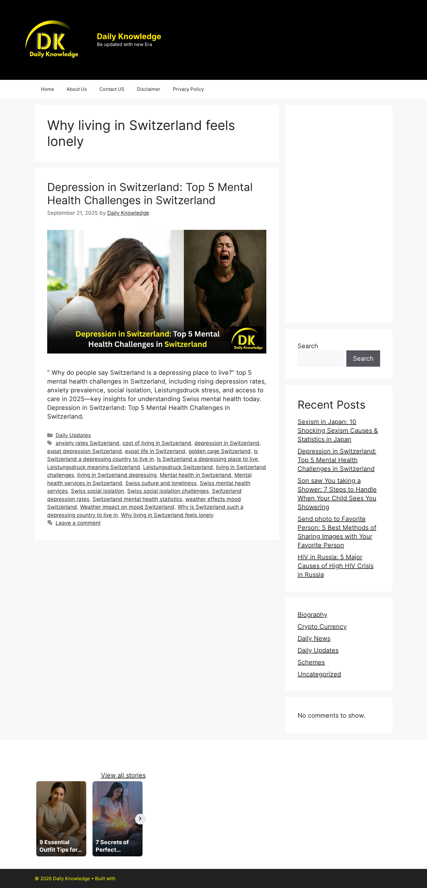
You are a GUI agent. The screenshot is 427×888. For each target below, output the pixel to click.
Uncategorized (319, 674)
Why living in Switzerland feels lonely (167, 515)
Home (47, 89)
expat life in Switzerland (155, 451)
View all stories (123, 775)
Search (308, 346)
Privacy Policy (188, 89)
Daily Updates (73, 435)
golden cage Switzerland (219, 451)
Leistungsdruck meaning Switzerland (93, 467)
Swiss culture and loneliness (161, 483)
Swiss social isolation (97, 491)
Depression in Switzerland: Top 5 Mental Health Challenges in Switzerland (150, 193)
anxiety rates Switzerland (87, 443)
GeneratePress (133, 878)
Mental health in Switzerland (195, 475)
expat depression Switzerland (84, 451)
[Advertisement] (339, 214)
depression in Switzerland (226, 443)
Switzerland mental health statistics (137, 499)
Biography (312, 614)
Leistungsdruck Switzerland (178, 467)
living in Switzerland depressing (117, 475)
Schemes (311, 662)
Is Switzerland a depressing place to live (207, 459)
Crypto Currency (322, 626)
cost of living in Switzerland (157, 443)
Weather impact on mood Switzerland (127, 507)
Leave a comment (78, 523)
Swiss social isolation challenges (168, 491)
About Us (77, 89)
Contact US (111, 89)
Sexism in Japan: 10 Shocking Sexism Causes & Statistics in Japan (338, 430)
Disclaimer (148, 89)
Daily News (314, 638)
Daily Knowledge (129, 36)
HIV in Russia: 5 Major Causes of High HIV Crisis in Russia (336, 565)
